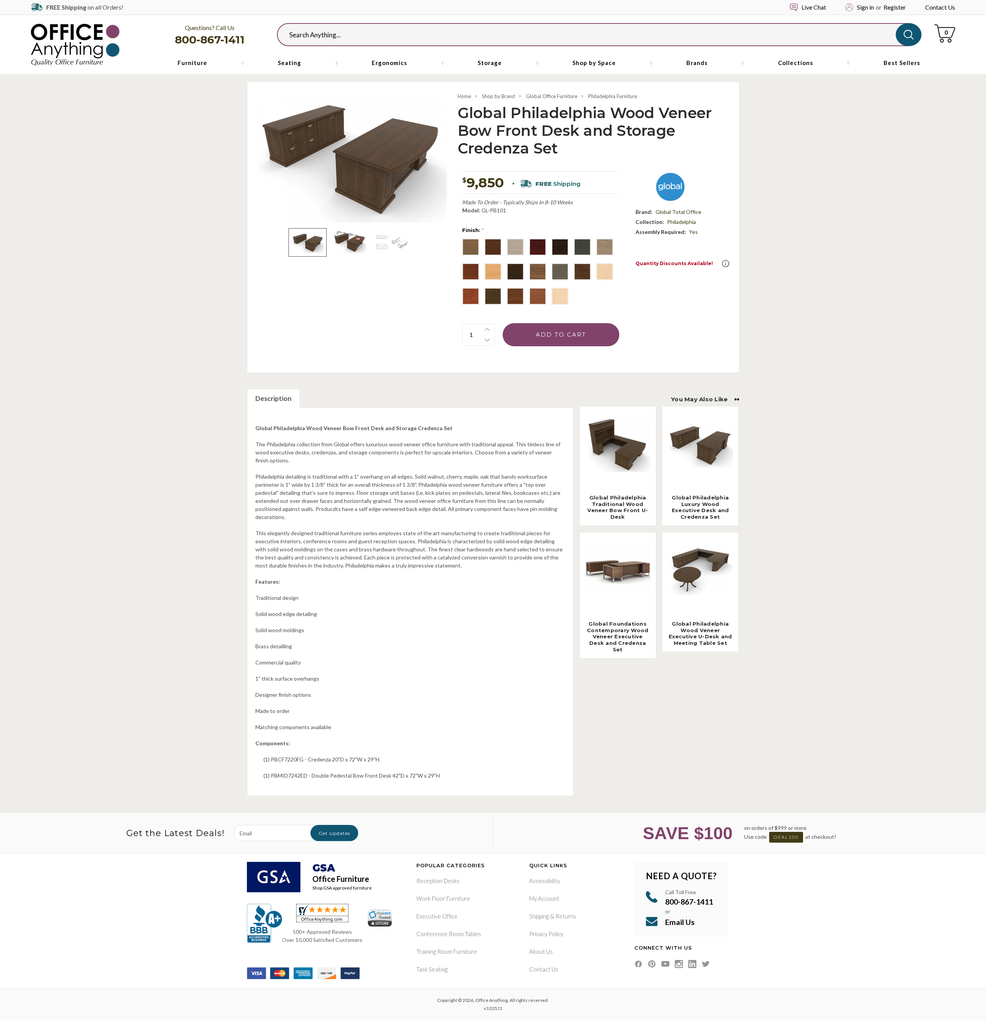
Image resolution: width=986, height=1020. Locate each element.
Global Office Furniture (551, 96)
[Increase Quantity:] (487, 329)
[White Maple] (560, 296)
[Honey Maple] (493, 271)
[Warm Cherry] (537, 296)
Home (464, 96)
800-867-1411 (210, 39)
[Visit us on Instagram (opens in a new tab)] (679, 964)
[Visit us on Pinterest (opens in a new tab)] (652, 964)
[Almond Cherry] (470, 247)
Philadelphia (681, 222)
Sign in (865, 7)
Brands (697, 62)
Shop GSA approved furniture (342, 888)
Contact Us (940, 7)
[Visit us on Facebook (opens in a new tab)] (638, 964)
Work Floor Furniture (443, 898)
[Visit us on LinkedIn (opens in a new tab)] (692, 964)
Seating (289, 62)
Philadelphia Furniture (612, 96)
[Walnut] (515, 296)
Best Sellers (902, 62)
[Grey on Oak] (604, 247)
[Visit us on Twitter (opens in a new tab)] (706, 964)
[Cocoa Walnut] (493, 247)
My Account (544, 898)
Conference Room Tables (448, 933)
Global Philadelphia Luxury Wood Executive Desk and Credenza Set (700, 507)
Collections (795, 62)
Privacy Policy (546, 933)
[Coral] (515, 247)
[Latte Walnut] (537, 271)
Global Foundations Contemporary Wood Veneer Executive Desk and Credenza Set (617, 637)
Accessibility (544, 880)
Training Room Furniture (446, 951)
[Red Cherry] (470, 296)
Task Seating (432, 969)
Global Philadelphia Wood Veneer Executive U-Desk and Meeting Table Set (700, 633)
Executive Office (437, 916)
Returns (565, 916)
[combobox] (593, 34)
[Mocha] (582, 271)
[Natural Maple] (604, 271)
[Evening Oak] (582, 247)
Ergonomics (389, 62)
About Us (541, 951)
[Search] (909, 34)
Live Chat (814, 7)
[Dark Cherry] (537, 247)
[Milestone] (560, 271)
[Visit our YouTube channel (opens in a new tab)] (665, 964)
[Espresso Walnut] (560, 247)
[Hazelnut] (470, 271)
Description (273, 398)
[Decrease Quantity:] (487, 340)
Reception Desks (437, 880)
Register (895, 7)
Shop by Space (594, 62)
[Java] (515, 271)
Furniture (192, 62)
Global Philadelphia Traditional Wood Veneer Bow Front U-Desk (617, 507)
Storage (490, 62)
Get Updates (334, 833)
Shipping (539, 916)
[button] (725, 263)
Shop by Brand (498, 96)
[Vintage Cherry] (493, 296)
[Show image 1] (307, 242)
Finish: (473, 230)
